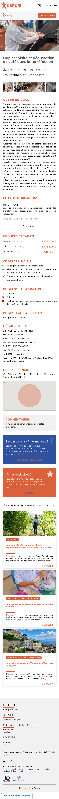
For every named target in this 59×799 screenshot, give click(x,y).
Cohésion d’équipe (15, 75)
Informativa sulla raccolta (16, 795)
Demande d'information (30, 459)
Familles (28, 70)
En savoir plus (29, 226)
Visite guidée (36, 75)
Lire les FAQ (19, 454)
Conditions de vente (12, 752)
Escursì (37, 788)
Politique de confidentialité (35, 752)
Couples (14, 70)
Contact (29, 492)
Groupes (41, 70)
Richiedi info (47, 15)
